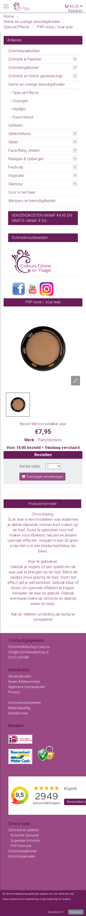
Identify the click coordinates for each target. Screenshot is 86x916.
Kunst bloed (23, 117)
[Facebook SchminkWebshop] (19, 289)
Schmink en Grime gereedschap (35, 76)
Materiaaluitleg (19, 708)
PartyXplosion (50, 440)
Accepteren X (56, 912)
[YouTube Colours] (32, 289)
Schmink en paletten (23, 830)
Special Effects (26, 92)
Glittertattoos (19, 133)
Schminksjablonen (23, 67)
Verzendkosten (19, 676)
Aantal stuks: (30, 466)
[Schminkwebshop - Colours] (21, 6)
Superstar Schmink (25, 840)
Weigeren (76, 912)
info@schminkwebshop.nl (28, 652)
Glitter (13, 142)
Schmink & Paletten (24, 59)
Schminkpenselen (22, 856)
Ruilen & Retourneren (24, 682)
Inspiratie (16, 175)
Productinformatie (42, 504)
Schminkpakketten (24, 51)
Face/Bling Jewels (24, 150)
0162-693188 (18, 657)
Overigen (20, 101)
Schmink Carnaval (24, 835)
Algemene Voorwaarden (26, 687)
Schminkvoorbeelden (24, 703)
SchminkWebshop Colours (29, 647)
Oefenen (15, 125)
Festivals (15, 167)
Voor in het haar (21, 192)
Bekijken (75, 11)
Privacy (14, 692)
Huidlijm (19, 109)
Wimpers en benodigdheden (32, 200)
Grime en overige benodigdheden (36, 84)
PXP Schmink (21, 846)
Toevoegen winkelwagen (44, 477)
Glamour (15, 184)
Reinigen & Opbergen (26, 159)
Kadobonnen (18, 713)
